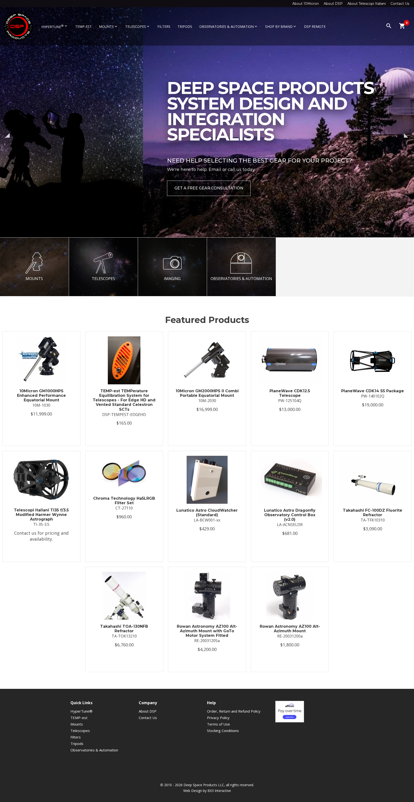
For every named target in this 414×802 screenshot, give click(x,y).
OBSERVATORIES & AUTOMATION (241, 278)
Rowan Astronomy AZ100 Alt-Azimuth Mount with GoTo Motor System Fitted (207, 631)
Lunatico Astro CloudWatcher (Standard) (207, 512)
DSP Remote (315, 26)
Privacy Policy (218, 717)
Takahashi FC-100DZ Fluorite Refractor (372, 512)
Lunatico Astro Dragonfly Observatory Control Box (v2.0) (290, 515)
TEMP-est (83, 26)
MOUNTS (34, 278)
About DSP (333, 3)
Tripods (185, 26)
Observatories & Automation (228, 26)
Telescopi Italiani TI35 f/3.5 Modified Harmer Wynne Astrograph (41, 514)
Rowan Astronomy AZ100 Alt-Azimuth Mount (290, 628)
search (388, 26)
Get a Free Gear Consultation (65, 188)
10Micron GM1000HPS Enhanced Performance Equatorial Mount (41, 395)
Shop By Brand (281, 26)
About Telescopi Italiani (366, 3)
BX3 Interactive (219, 790)
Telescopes (137, 26)
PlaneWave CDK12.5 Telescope (290, 393)
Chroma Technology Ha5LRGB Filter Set (124, 500)
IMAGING (172, 278)
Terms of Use (218, 724)
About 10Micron (305, 3)
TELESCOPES (103, 278)
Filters (163, 26)
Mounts (108, 26)
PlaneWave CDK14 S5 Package (372, 391)
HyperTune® (81, 711)
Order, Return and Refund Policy (233, 711)
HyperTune (54, 26)
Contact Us (400, 3)
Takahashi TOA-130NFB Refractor (124, 628)
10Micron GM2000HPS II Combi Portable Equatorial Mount (207, 393)
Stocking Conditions (223, 730)
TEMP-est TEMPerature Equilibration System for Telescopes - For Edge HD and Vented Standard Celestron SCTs (124, 400)
